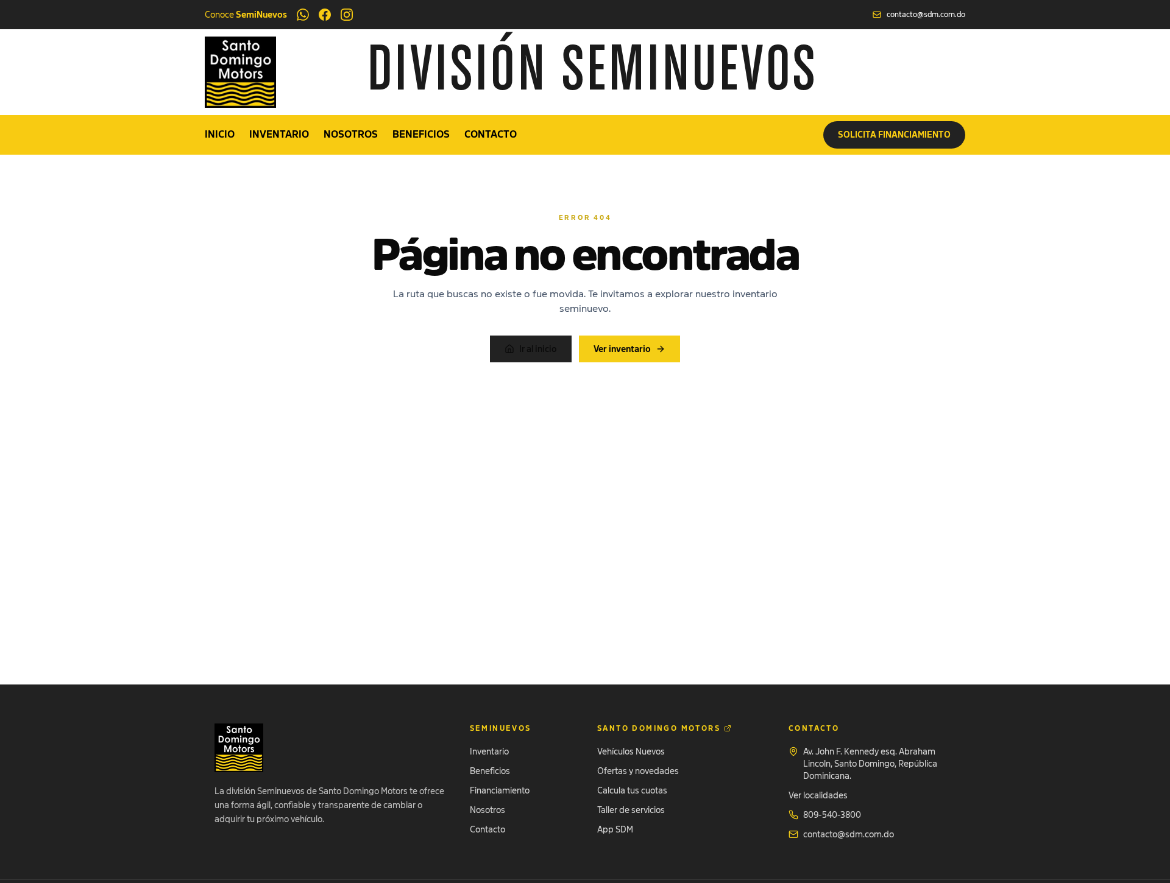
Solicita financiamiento (894, 134)
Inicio (220, 134)
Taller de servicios (631, 810)
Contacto (490, 134)
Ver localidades (818, 795)
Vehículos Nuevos (631, 751)
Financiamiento (500, 790)
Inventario (279, 134)
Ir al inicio (538, 349)
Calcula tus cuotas (632, 790)
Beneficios (421, 134)
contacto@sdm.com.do (926, 14)
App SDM (615, 829)
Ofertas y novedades (638, 771)
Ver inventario (622, 349)
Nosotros (351, 134)
